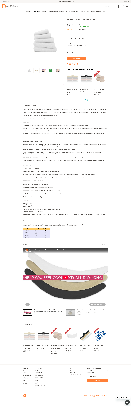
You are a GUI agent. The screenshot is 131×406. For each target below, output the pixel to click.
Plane (77, 11)
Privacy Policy (26, 382)
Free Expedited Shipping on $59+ (66, 1)
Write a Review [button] (83, 29)
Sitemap (25, 383)
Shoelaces (72, 11)
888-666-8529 (5, 1)
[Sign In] (123, 6)
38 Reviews (35, 105)
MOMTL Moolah (27, 375)
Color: (71, 43)
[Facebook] (67, 64)
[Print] (72, 64)
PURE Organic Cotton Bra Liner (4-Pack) (86, 88)
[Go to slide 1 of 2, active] (85, 100)
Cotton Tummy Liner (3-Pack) (72, 346)
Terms (24, 380)
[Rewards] (25, 395)
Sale (104, 11)
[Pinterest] (77, 64)
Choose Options (73, 79)
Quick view (71, 77)
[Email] (70, 64)
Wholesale (25, 378)
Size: (71, 36)
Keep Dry (83, 11)
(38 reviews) (77, 29)
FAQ (24, 377)
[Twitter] (75, 64)
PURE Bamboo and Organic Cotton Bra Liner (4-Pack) (72, 89)
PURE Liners (44, 11)
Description (27, 105)
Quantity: (69, 50)
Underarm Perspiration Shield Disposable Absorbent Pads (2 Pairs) (100, 90)
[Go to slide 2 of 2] (87, 100)
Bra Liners (28, 11)
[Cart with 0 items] (127, 6)
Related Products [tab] (28, 324)
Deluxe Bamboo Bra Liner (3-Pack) (85, 346)
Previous (24, 70)
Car (88, 11)
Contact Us (126, 1)
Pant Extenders (63, 11)
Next (63, 70)
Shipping (25, 372)
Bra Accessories (53, 11)
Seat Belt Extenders (96, 11)
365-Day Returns (27, 374)
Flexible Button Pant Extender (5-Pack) (99, 346)
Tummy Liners (36, 11)
